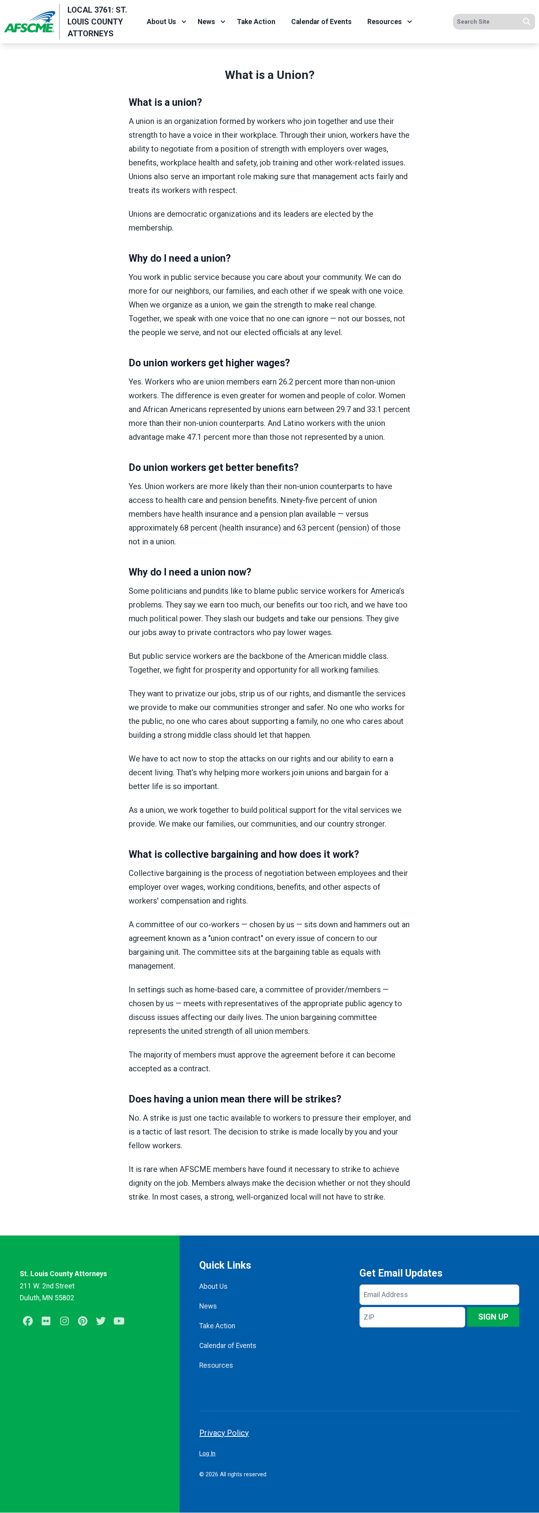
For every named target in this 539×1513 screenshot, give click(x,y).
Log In (207, 1453)
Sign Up (493, 1317)
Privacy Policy (224, 1433)
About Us (161, 22)
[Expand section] (184, 22)
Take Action (256, 22)
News (206, 22)
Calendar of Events (321, 22)
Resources (384, 22)
